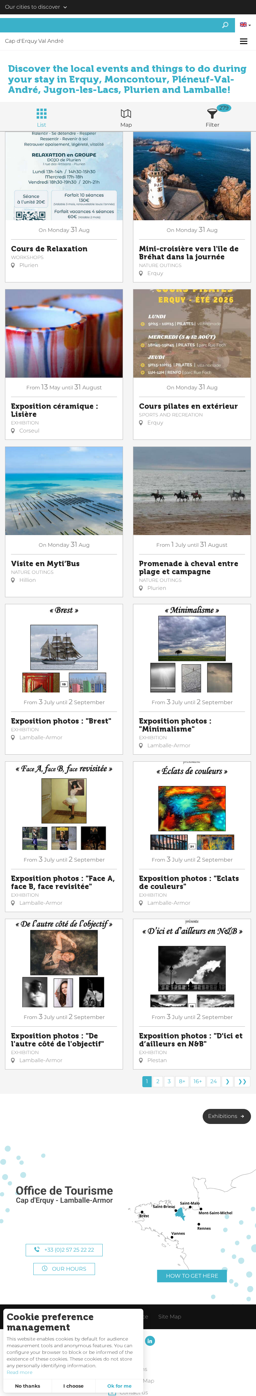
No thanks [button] (27, 1386)
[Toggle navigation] (244, 41)
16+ (198, 1081)
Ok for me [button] (119, 1386)
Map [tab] (126, 125)
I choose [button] (73, 1386)
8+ (182, 1081)
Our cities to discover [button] (32, 7)
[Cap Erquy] (64, 1195)
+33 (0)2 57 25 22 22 (68, 1250)
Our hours (68, 1269)
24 (213, 1081)
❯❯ (242, 1081)
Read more (19, 1372)
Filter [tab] (212, 125)
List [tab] (41, 125)
